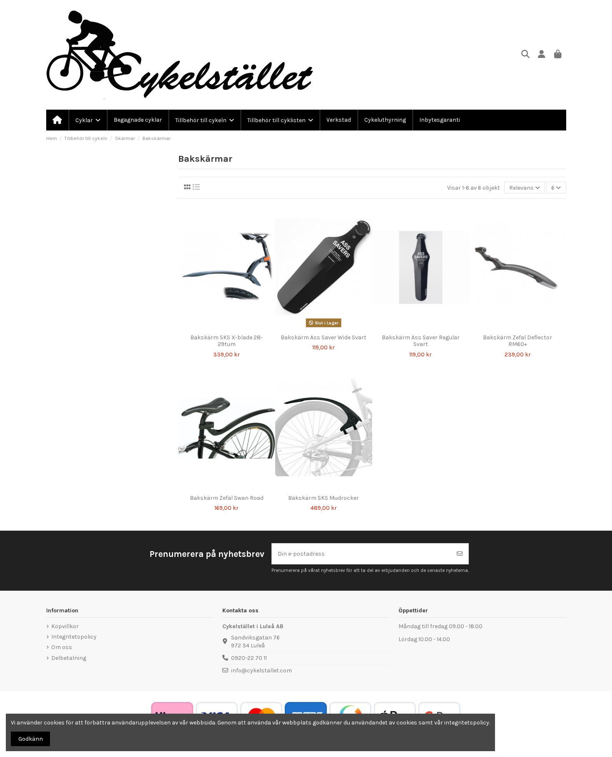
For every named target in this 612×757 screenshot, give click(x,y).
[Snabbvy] (232, 327)
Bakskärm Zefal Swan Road (227, 497)
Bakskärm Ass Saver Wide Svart (323, 337)
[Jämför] (220, 327)
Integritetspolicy (74, 636)
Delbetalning (68, 658)
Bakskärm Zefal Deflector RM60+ (517, 341)
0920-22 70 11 (249, 658)
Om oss (61, 647)
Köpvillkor (65, 626)
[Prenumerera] (459, 554)
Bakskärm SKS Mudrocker (323, 497)
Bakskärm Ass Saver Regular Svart (421, 341)
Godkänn (30, 738)
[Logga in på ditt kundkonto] (542, 55)
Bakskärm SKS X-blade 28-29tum (226, 341)
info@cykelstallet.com (261, 670)
